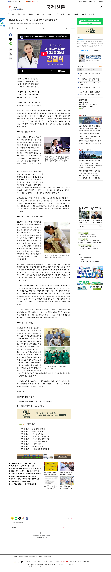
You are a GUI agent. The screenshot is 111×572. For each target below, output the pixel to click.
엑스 (17, 1)
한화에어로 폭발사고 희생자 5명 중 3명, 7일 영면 (91, 133)
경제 (24, 14)
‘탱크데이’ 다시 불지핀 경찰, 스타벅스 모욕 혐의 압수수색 (93, 168)
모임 (83, 105)
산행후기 (86, 106)
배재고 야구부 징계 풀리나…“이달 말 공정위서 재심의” (92, 178)
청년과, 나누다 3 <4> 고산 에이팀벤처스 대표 (34, 441)
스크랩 (10, 58)
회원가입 (85, 1)
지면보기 (90, 1)
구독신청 (101, 1)
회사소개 (28, 561)
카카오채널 (23, 1)
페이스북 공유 (10, 35)
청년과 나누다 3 (32, 424)
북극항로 (84, 45)
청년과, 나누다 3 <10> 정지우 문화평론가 (33, 429)
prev (78, 271)
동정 (94, 105)
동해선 (100, 45)
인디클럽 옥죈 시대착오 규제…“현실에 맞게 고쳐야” (50, 473)
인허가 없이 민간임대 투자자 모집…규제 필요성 (90, 242)
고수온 (88, 45)
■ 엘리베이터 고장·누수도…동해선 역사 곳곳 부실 (22, 463)
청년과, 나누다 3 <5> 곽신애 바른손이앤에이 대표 (35, 439)
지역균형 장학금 (92, 47)
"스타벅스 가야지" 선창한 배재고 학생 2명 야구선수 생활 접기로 (95, 161)
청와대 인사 (89, 41)
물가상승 (95, 41)
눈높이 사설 (83, 233)
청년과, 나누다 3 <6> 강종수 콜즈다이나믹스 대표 (35, 436)
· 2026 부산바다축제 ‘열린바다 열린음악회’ (89, 261)
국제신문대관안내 (47, 557)
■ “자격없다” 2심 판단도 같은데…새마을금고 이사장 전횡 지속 (26, 473)
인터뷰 (69, 14)
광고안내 (39, 561)
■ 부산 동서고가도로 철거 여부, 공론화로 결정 (21, 466)
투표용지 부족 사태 (82, 47)
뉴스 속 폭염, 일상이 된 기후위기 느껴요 (88, 247)
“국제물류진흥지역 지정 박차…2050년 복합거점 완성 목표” (96, 222)
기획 (62, 14)
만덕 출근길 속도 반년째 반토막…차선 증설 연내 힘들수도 (84, 222)
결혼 (88, 105)
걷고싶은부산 (32, 557)
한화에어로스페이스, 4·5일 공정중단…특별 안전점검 (92, 136)
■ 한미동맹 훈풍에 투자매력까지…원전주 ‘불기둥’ (22, 476)
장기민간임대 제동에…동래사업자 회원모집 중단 (51, 487)
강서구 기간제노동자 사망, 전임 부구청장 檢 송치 (91, 128)
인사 (80, 105)
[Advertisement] (57, 174)
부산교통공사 (85, 43)
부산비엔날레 (92, 43)
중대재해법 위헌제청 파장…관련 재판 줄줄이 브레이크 (92, 131)
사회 (13, 14)
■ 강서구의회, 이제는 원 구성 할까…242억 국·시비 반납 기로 (25, 468)
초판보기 (95, 1)
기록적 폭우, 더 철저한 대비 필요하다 (87, 234)
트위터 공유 (10, 39)
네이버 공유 (10, 44)
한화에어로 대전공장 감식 (85, 138)
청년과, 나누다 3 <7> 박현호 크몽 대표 (32, 434)
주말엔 (49, 14)
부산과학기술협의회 (23, 557)
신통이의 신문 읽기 (84, 245)
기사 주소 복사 (10, 54)
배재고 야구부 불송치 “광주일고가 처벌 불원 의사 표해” (92, 175)
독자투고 (51, 561)
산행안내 (81, 106)
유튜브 (29, 1)
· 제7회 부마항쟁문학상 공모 (85, 257)
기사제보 (57, 561)
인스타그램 (35, 1)
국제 (38, 14)
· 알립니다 (81, 259)
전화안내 (34, 561)
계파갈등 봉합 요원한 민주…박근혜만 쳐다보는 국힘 (91, 241)
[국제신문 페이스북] (25, 406)
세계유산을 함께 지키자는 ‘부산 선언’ (87, 236)
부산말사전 (92, 14)
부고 (97, 105)
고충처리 (79, 561)
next (102, 271)
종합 (79, 69)
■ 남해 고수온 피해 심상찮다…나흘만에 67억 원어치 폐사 (24, 471)
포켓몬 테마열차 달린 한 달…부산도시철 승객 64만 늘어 (66, 488)
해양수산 (31, 14)
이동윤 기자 (11, 28)
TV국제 (75, 14)
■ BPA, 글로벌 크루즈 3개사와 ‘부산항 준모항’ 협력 (23, 484)
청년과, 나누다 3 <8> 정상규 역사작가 (32, 431)
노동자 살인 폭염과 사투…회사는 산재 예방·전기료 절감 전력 (94, 126)
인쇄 (10, 50)
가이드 (81, 108)
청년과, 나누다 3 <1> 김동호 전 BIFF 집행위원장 (35, 449)
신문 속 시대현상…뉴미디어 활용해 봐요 (88, 248)
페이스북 (12, 1)
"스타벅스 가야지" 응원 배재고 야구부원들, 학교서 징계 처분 (94, 165)
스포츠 (56, 14)
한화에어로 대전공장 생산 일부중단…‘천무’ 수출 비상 (92, 141)
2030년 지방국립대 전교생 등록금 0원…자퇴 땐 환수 (66, 473)
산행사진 (92, 106)
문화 (43, 14)
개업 (85, 105)
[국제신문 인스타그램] (38, 406)
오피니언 (83, 14)
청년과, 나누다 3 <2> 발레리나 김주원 (32, 446)
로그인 (80, 1)
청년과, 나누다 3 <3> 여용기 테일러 (31, 444)
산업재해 (82, 115)
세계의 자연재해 (81, 41)
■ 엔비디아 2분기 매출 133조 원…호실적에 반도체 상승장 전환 (26, 479)
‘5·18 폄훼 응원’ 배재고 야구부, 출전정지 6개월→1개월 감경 (94, 173)
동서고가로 (94, 45)
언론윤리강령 (73, 561)
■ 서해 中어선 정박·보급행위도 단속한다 (20, 481)
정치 (18, 14)
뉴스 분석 (82, 239)
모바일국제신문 (86, 561)
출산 (91, 105)
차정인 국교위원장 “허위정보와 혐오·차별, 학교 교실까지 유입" (94, 171)
